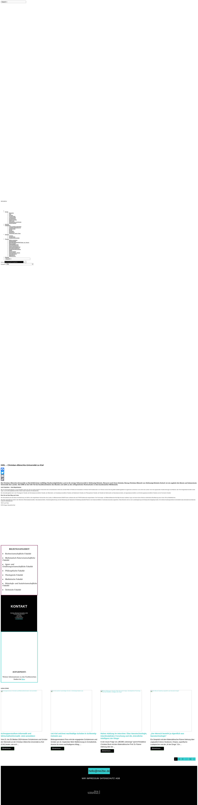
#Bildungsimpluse (13, 240)
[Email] (99, 476)
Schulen (11, 215)
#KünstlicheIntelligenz (14, 248)
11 (190, 759)
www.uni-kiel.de (19, 618)
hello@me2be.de (99, 771)
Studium (7, 234)
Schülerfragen (12, 218)
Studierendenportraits (14, 237)
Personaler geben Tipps (15, 233)
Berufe (10, 230)
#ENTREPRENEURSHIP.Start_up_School (19, 242)
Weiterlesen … (7, 748)
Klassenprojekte (13, 219)
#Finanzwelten (12, 243)
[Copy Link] (99, 479)
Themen (7, 239)
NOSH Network (12, 223)
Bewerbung (12, 232)
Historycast (11, 220)
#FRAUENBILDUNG (14, 244)
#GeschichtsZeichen (14, 245)
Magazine (11, 212)
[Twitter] (99, 472)
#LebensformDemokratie (15, 249)
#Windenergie (12, 256)
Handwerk (11, 231)
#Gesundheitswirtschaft (14, 247)
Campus (11, 235)
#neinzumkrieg (12, 251)
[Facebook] (99, 469)
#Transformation (13, 253)
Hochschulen (12, 236)
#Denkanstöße (12, 241)
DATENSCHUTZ (107, 778)
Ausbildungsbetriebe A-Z (15, 227)
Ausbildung (7, 225)
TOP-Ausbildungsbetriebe (15, 226)
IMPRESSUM (93, 778)
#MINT (10, 250)
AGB (118, 778)
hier (23, 679)
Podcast (7, 257)
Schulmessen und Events (15, 222)
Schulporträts (12, 216)
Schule (6, 211)
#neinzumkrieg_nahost (14, 252)
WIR (84, 778)
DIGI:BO (7, 224)
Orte (10, 214)
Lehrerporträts (12, 217)
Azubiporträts (12, 228)
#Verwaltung (12, 255)
